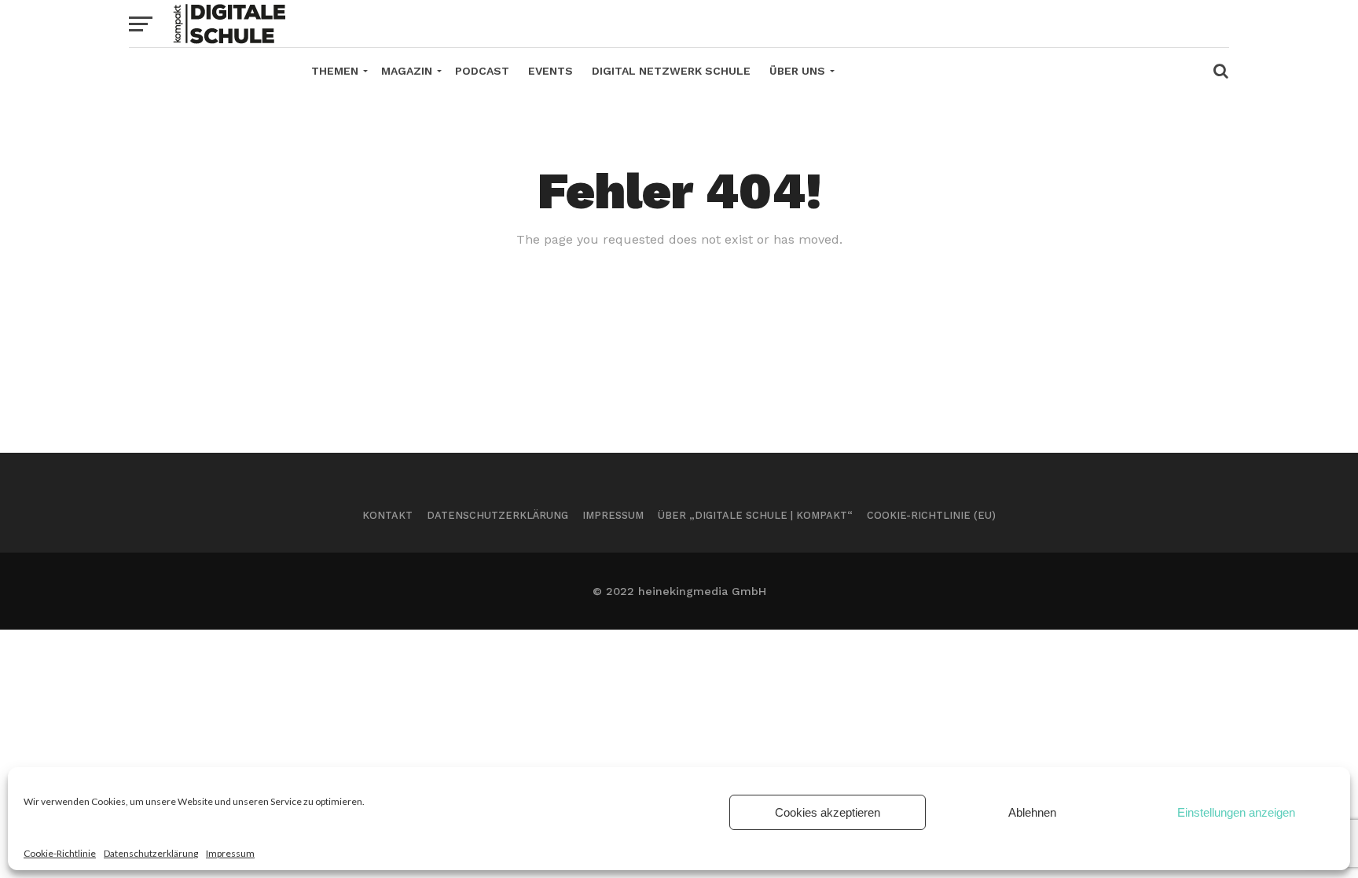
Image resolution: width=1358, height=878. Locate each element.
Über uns (797, 70)
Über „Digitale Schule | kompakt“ (755, 515)
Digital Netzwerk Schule (671, 70)
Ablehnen (1032, 812)
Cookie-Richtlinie (60, 853)
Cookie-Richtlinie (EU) (931, 515)
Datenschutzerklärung (151, 853)
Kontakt (387, 515)
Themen (334, 70)
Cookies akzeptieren (827, 812)
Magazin (406, 70)
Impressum (230, 853)
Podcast (482, 70)
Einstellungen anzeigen (1236, 812)
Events (550, 70)
